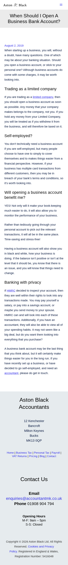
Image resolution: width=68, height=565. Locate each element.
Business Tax (24, 452)
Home (10, 452)
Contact (51, 456)
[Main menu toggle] (61, 5)
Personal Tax (41, 452)
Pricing (33, 456)
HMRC (11, 290)
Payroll (56, 452)
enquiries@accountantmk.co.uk (34, 498)
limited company (43, 97)
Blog (42, 456)
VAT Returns (19, 456)
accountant (11, 373)
